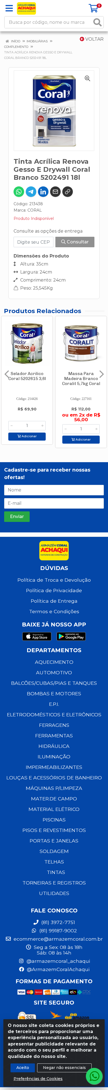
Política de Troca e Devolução (54, 580)
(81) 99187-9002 (57, 930)
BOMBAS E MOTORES (54, 693)
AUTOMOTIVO (54, 672)
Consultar (77, 241)
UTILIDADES (54, 893)
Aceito (22, 1067)
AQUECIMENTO (54, 662)
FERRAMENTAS (54, 735)
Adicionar (29, 436)
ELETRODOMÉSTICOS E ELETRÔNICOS (54, 714)
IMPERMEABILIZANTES (54, 767)
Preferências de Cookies (38, 1078)
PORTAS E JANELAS (54, 841)
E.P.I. (54, 704)
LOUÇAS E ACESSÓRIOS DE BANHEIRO (54, 778)
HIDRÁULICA (54, 746)
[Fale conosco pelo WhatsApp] (94, 1076)
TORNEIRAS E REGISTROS (54, 883)
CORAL (34, 210)
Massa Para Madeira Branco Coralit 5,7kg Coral (81, 378)
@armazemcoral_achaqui (57, 961)
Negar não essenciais (64, 1067)
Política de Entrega (54, 601)
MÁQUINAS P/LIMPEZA (54, 788)
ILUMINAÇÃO (54, 756)
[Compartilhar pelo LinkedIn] (43, 191)
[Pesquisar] (97, 22)
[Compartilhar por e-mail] (55, 191)
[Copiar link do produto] (67, 191)
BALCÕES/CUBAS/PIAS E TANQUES (54, 683)
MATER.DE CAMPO (54, 799)
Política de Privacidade (54, 590)
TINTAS (56, 872)
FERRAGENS (54, 725)
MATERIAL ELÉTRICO (54, 809)
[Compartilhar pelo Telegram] (31, 191)
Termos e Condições (54, 611)
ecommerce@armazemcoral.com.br (57, 939)
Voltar (94, 39)
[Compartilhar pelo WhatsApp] (19, 191)
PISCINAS (54, 820)
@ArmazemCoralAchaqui (57, 969)
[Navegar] (6, 374)
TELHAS (54, 862)
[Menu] (9, 8)
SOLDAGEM (54, 851)
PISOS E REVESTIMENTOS (54, 830)
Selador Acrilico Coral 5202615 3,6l (27, 376)
